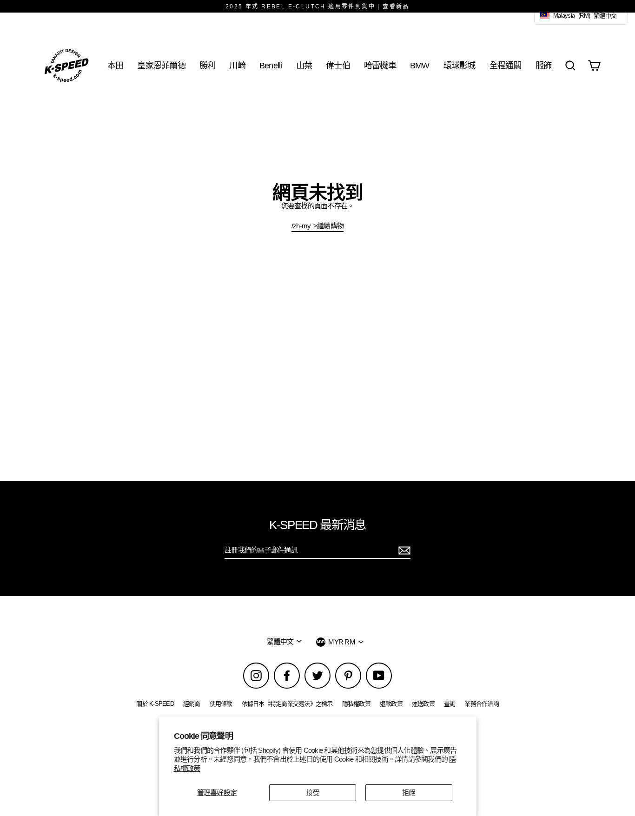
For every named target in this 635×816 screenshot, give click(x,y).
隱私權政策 (356, 703)
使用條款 (221, 703)
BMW (420, 65)
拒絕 (409, 792)
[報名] (403, 550)
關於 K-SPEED (155, 703)
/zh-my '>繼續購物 (317, 226)
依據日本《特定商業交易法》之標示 (287, 703)
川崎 (237, 65)
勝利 (207, 65)
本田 (115, 65)
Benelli (270, 65)
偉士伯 (338, 65)
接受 (312, 792)
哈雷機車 (380, 65)
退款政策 (391, 703)
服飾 (544, 65)
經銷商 (191, 703)
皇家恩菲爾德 (161, 65)
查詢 (450, 703)
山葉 (304, 65)
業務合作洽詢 (481, 703)
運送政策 (423, 703)
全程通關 (505, 65)
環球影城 (459, 65)
